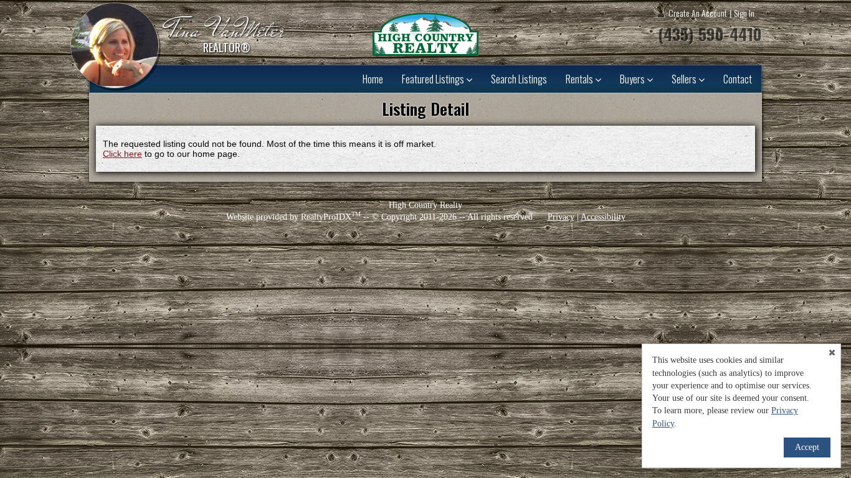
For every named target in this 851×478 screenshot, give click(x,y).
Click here (122, 154)
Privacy (561, 217)
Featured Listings (434, 79)
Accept (807, 447)
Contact (737, 79)
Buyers (633, 79)
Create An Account (697, 12)
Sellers (685, 79)
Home (373, 79)
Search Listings (519, 79)
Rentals (580, 79)
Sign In (744, 12)
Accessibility (603, 217)
